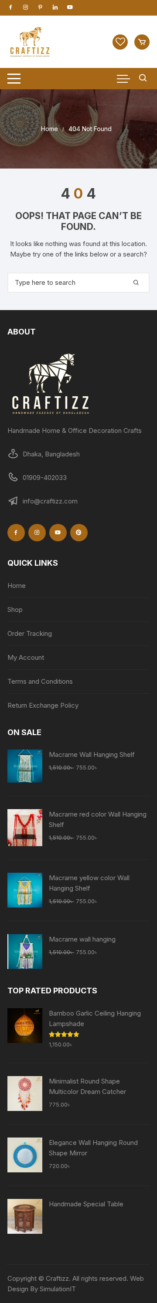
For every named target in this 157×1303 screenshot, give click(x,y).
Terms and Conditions (40, 681)
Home (16, 585)
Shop (15, 609)
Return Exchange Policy (42, 705)
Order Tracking (29, 633)
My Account (25, 657)
